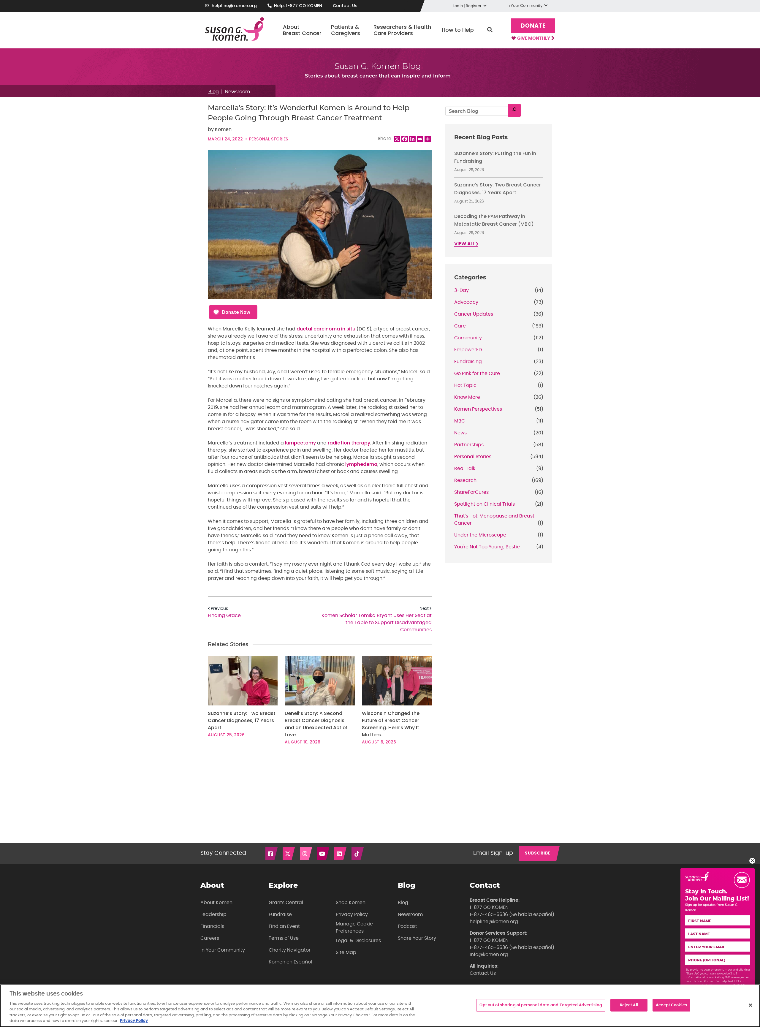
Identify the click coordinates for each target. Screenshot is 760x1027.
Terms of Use (284, 938)
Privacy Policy (352, 914)
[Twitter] (289, 853)
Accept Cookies (671, 1005)
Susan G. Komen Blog (378, 66)
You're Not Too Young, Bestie (487, 547)
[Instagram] (306, 853)
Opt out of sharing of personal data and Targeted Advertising (540, 1005)
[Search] (514, 110)
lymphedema (361, 464)
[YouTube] (323, 853)
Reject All (629, 1005)
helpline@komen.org (234, 6)
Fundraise (280, 914)
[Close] (750, 1005)
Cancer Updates (473, 314)
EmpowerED (468, 349)
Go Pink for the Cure (477, 373)
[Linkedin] (412, 139)
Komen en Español (290, 962)
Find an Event (284, 926)
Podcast (407, 926)
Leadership (213, 914)
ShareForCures (471, 492)
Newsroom (237, 91)
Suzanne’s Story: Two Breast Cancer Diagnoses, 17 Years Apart (242, 720)
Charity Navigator (290, 950)
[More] (428, 139)
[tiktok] (358, 853)
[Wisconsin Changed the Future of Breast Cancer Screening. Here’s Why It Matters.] (397, 680)
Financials (212, 926)
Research (465, 480)
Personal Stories (268, 139)
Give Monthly (534, 38)
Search (490, 30)
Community (468, 338)
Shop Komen (350, 902)
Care (460, 326)
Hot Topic (465, 385)
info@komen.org (489, 954)
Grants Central (286, 902)
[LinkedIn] (340, 853)
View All (465, 243)
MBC (459, 421)
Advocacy (466, 302)
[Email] (420, 139)
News (460, 433)
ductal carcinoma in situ (326, 328)
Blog (213, 91)
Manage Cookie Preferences (354, 927)
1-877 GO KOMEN (489, 907)
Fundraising (468, 361)
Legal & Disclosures (358, 940)
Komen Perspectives (478, 409)
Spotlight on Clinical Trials (484, 504)
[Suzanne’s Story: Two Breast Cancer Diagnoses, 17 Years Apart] (243, 680)
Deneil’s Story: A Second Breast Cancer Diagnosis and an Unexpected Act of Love (316, 724)
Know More (467, 397)
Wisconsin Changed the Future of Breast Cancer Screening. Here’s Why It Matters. (390, 724)
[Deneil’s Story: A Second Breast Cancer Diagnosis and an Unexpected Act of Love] (319, 680)
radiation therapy (349, 442)
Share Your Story (417, 938)
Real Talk (464, 468)
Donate (533, 26)
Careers (209, 938)
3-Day (461, 290)
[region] (380, 1006)
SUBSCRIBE (538, 853)
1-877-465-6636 (489, 914)
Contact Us (345, 6)
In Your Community (222, 950)
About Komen (216, 902)
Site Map (346, 952)
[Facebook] (404, 139)
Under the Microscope (480, 535)
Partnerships (469, 444)
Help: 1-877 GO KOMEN (298, 6)
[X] (397, 139)
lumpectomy (300, 442)
